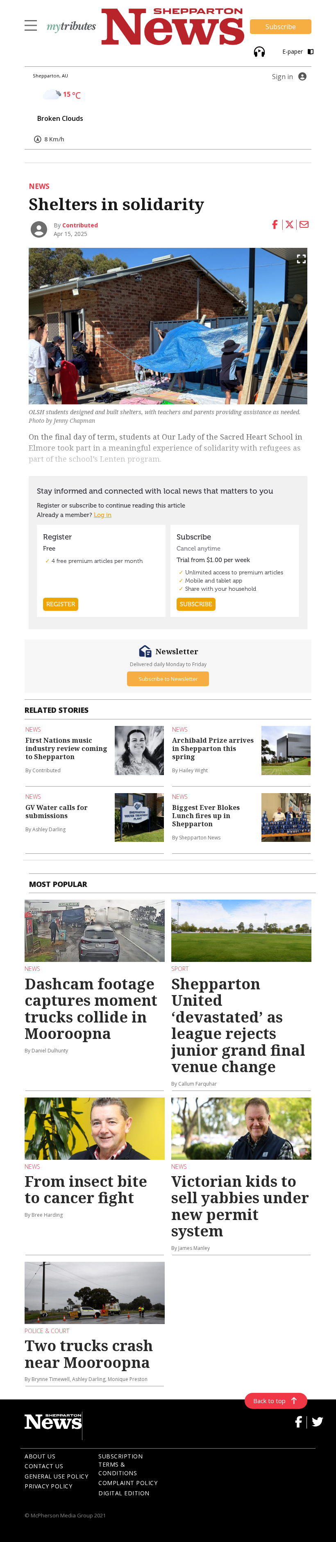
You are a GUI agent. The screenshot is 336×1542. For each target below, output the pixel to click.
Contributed (80, 225)
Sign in (282, 76)
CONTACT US (44, 1466)
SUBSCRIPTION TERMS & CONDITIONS (120, 1464)
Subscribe (281, 26)
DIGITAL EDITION (124, 1493)
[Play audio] (258, 51)
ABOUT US (40, 1456)
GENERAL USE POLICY (56, 1476)
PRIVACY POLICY (48, 1486)
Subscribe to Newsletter (168, 679)
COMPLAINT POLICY (127, 1483)
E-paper (293, 51)
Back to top (269, 1401)
